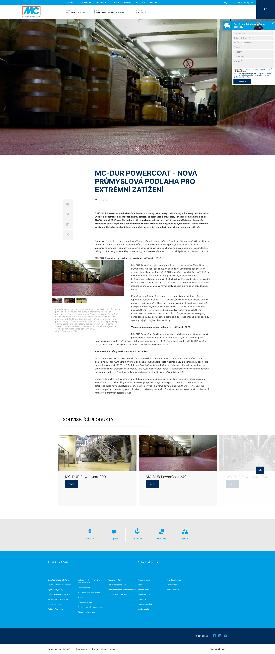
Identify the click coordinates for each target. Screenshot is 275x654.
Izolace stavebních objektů (59, 594)
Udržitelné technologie (117, 585)
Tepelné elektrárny (174, 580)
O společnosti (69, 2)
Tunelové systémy (115, 580)
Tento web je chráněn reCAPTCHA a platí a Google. (253, 75)
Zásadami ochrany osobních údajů (258, 69)
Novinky (127, 2)
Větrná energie (173, 590)
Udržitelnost (101, 2)
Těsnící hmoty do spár (86, 612)
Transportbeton (173, 585)
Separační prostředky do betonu (90, 607)
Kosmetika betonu (55, 604)
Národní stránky (242, 2)
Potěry (80, 597)
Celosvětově (85, 2)
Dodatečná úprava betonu (58, 580)
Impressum (81, 649)
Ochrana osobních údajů (103, 649)
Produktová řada (58, 562)
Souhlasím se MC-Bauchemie (252, 70)
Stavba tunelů (143, 609)
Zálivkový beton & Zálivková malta (122, 590)
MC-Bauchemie (31, 11)
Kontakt (153, 2)
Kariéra (115, 2)
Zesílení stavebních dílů (117, 594)
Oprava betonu (84, 588)
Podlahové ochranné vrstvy (89, 592)
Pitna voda (142, 599)
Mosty (140, 585)
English (227, 2)
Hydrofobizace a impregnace (59, 585)
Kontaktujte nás (217, 649)
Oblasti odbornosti (149, 562)
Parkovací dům (144, 594)
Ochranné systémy (55, 609)
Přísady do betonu (85, 602)
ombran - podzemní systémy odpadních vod (89, 581)
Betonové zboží (144, 580)
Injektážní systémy (55, 590)
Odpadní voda (143, 590)
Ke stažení (140, 2)
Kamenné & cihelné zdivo (58, 599)
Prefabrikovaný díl (145, 604)
